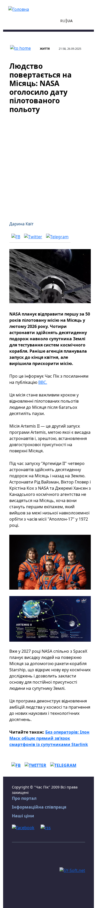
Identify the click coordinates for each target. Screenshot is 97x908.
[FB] (15, 236)
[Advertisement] (48, 164)
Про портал (24, 798)
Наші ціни (23, 816)
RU (62, 20)
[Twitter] (33, 236)
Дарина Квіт (21, 224)
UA (70, 20)
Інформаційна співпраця (39, 807)
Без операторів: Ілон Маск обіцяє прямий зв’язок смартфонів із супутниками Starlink (49, 738)
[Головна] (18, 9)
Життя (45, 48)
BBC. (42, 382)
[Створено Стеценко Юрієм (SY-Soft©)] (72, 870)
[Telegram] (57, 236)
